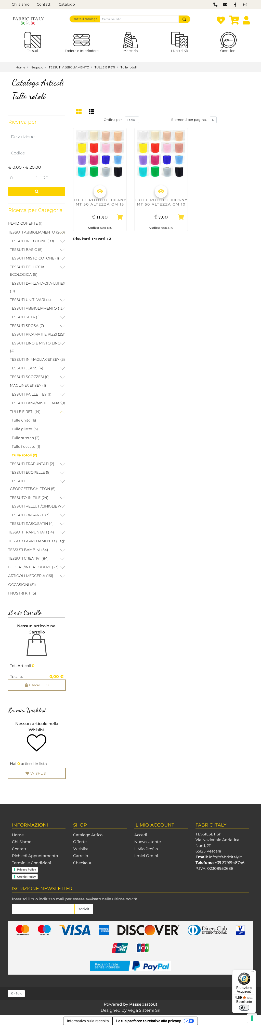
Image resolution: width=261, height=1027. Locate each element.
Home (18, 834)
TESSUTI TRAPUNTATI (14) (31, 532)
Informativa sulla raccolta (88, 1021)
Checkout (82, 862)
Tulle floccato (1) (26, 446)
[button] (184, 19)
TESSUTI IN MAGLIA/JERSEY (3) (37, 359)
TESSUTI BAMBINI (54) (28, 549)
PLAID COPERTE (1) (25, 223)
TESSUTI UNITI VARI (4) (30, 299)
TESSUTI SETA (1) (25, 317)
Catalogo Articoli (89, 834)
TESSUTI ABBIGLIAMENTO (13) (37, 308)
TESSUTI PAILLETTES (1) (30, 394)
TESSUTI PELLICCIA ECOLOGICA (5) (27, 271)
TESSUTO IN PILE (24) (29, 497)
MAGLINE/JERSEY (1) (28, 385)
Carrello (80, 855)
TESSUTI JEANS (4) (26, 368)
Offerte (80, 841)
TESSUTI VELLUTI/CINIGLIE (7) (36, 506)
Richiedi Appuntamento (35, 855)
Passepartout (143, 1004)
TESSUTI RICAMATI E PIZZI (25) (37, 334)
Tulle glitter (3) (25, 429)
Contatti (44, 4)
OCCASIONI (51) (22, 584)
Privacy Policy (26, 869)
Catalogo (67, 4)
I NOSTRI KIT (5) (22, 593)
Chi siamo (21, 4)
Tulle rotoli (28, 96)
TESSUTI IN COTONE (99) (32, 241)
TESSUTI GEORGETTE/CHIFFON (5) (33, 485)
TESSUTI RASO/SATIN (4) (32, 523)
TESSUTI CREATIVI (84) (28, 558)
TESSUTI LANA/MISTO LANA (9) (37, 403)
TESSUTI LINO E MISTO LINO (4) (35, 347)
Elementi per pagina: (189, 120)
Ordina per (113, 120)
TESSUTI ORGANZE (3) (30, 515)
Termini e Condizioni (31, 862)
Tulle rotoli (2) (24, 455)
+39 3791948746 (229, 862)
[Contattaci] (215, 5)
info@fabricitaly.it (225, 857)
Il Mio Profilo (146, 848)
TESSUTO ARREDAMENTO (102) (36, 541)
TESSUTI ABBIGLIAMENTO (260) (36, 232)
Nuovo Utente (147, 841)
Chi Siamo (21, 841)
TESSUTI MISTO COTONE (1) (34, 258)
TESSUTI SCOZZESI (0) (30, 376)
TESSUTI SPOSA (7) (27, 325)
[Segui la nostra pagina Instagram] (244, 5)
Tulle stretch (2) (26, 438)
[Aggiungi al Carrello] (119, 218)
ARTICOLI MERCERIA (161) (30, 575)
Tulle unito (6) (24, 420)
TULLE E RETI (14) (25, 411)
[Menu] (253, 973)
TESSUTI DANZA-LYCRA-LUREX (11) (37, 287)
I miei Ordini (146, 855)
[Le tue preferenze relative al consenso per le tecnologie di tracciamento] (252, 1018)
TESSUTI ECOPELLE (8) (30, 472)
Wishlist (80, 848)
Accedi (140, 834)
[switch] (244, 1008)
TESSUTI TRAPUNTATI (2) (32, 463)
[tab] (79, 112)
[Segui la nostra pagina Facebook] (235, 5)
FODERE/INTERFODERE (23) (33, 567)
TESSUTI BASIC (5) (26, 249)
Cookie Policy (26, 876)
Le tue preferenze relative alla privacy (148, 1021)
